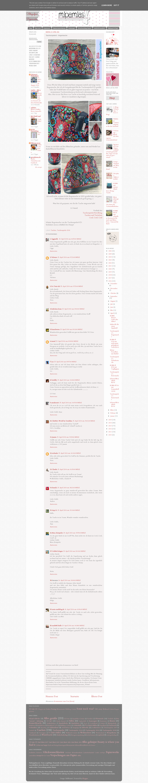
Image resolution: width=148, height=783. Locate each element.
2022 (110, 263)
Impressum (47, 28)
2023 (110, 260)
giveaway (31, 711)
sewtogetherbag (111, 735)
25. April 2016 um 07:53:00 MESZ (72, 286)
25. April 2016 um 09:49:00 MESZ (67, 341)
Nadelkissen (41, 725)
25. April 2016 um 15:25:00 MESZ (68, 437)
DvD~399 (39, 134)
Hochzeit (68, 753)
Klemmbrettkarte (77, 753)
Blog (30, 28)
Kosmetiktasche (35, 723)
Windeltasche (47, 735)
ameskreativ (55, 403)
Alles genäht (50, 718)
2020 (110, 269)
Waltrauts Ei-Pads (113, 28)
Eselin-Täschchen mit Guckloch (35, 161)
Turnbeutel (32, 733)
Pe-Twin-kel (55, 286)
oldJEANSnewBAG (99, 28)
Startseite (74, 696)
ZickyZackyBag (62, 735)
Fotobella (110, 719)
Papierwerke (112, 752)
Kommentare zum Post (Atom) (64, 701)
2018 (110, 275)
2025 (110, 254)
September (113, 296)
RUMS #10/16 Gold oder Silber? (114, 318)
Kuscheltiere (75, 723)
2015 (110, 420)
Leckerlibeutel (94, 723)
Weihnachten (85, 732)
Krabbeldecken (51, 723)
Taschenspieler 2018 (109, 730)
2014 (110, 423)
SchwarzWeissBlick (81, 745)
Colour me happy (42, 745)
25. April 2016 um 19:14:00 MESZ (68, 510)
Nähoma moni (35, 143)
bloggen (116, 709)
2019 (110, 272)
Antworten (53, 251)
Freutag (53, 709)
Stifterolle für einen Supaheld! (114, 326)
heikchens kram (56, 309)
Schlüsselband (54, 727)
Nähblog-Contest (70, 709)
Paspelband (103, 725)
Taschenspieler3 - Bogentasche (114, 334)
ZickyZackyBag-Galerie (84, 28)
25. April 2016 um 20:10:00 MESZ (74, 551)
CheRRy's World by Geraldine (62, 421)
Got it (116, 5)
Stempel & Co (41, 755)
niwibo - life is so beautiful (36, 91)
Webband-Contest (108, 709)
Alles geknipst (89, 742)
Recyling (44, 728)
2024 (110, 257)
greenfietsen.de (36, 157)
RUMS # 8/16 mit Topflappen (114, 367)
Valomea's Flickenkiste (35, 75)
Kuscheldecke (63, 723)
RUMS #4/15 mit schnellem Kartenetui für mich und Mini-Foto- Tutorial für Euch (112, 217)
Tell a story (98, 709)
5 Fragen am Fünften (44, 709)
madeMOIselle (57, 626)
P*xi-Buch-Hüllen (91, 725)
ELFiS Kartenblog (34, 130)
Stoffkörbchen (96, 728)
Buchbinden (32, 752)
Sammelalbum (32, 755)
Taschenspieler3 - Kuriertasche (114, 397)
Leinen (102, 723)
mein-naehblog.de (58, 609)
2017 (110, 278)
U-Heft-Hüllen (55, 732)
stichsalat (55, 453)
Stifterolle (85, 727)
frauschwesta (55, 329)
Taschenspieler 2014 (75, 730)
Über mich (38, 28)
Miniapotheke (112, 723)
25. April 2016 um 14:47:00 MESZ (71, 403)
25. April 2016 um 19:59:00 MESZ (74, 533)
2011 (110, 432)
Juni (111, 307)
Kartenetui (103, 721)
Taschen (53, 230)
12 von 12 (33, 709)
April (112, 313)
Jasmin (54, 437)
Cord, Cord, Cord (95, 217)
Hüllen (71, 721)
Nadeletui (32, 725)
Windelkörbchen (34, 735)
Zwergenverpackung (77, 735)
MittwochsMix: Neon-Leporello (36, 110)
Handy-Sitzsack (61, 721)
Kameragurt (93, 721)
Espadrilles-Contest (78, 719)
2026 (110, 251)
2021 (110, 266)
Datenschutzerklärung (59, 28)
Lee (52, 362)
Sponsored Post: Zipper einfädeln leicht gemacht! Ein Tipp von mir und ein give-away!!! (112, 150)
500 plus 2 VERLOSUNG (116, 176)
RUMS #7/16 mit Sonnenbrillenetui (114, 388)
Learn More (106, 5)
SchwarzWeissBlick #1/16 (114, 404)
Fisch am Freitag (53, 745)
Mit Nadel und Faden (36, 117)
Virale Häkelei (39, 121)
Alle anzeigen (38, 167)
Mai (111, 310)
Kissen (112, 721)
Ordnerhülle (77, 725)
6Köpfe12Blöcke (34, 719)
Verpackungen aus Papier (63, 755)
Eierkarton (39, 752)
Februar (113, 413)
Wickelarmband (100, 733)
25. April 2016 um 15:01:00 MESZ (84, 421)
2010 (110, 435)
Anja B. (54, 510)
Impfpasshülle (82, 721)
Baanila (54, 488)
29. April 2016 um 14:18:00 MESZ (73, 626)
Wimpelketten (111, 733)
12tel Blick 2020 (65, 742)
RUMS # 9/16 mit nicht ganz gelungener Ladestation (114, 343)
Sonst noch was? (85, 708)
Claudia (54, 469)
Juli (111, 304)
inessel (53, 341)
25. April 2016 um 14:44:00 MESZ (68, 380)
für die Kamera (90, 735)
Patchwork (112, 725)
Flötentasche (99, 719)
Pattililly (54, 380)
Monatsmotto (61, 709)
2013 (110, 426)
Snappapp (76, 728)
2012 (110, 429)
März (112, 410)
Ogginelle (54, 239)
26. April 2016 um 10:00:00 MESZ (69, 580)
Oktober (113, 293)
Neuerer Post (52, 696)
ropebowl (101, 735)
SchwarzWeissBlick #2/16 (114, 380)
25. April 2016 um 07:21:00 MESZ (69, 257)
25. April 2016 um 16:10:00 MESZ (69, 453)
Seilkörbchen (66, 728)
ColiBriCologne (57, 551)
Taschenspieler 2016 (63, 230)
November (113, 288)
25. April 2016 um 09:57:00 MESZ (65, 362)
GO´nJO (49, 721)
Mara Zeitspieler (57, 533)
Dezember (113, 284)
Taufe (48, 756)
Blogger (85, 778)
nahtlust (33, 108)
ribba (79, 755)
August (113, 301)
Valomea (54, 257)
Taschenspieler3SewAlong (92, 213)
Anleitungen (71, 28)
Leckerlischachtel (89, 753)
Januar (112, 416)
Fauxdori (90, 719)
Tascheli (31, 730)
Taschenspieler (58, 730)
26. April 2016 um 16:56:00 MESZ (76, 609)
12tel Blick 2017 (43, 742)
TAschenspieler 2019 (110, 728)
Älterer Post (96, 696)
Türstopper (42, 733)
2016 (110, 281)
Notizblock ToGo (52, 725)
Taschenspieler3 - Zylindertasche (114, 359)
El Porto (67, 719)
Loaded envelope (100, 752)
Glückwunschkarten (53, 752)
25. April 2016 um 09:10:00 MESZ (71, 329)
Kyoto (85, 723)
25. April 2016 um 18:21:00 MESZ (68, 488)
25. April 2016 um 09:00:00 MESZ (73, 309)
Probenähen (33, 727)
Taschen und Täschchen (93, 215)
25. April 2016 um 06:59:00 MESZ (70, 239)
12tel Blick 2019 (54, 742)
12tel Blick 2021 (76, 742)
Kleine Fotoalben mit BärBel (114, 352)
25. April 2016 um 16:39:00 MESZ (69, 469)
